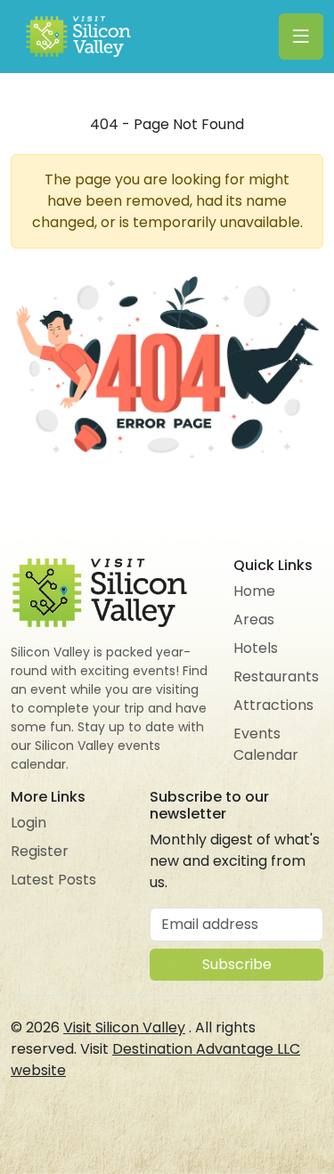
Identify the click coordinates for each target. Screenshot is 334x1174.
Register (40, 851)
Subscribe (237, 964)
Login (28, 822)
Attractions (273, 705)
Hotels (255, 648)
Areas (253, 619)
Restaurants (276, 676)
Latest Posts (53, 879)
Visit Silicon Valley (124, 1027)
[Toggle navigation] (301, 36)
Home (254, 591)
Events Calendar (265, 744)
